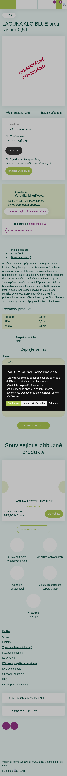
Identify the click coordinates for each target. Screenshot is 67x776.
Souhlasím (13, 403)
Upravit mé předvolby (34, 403)
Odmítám (53, 403)
